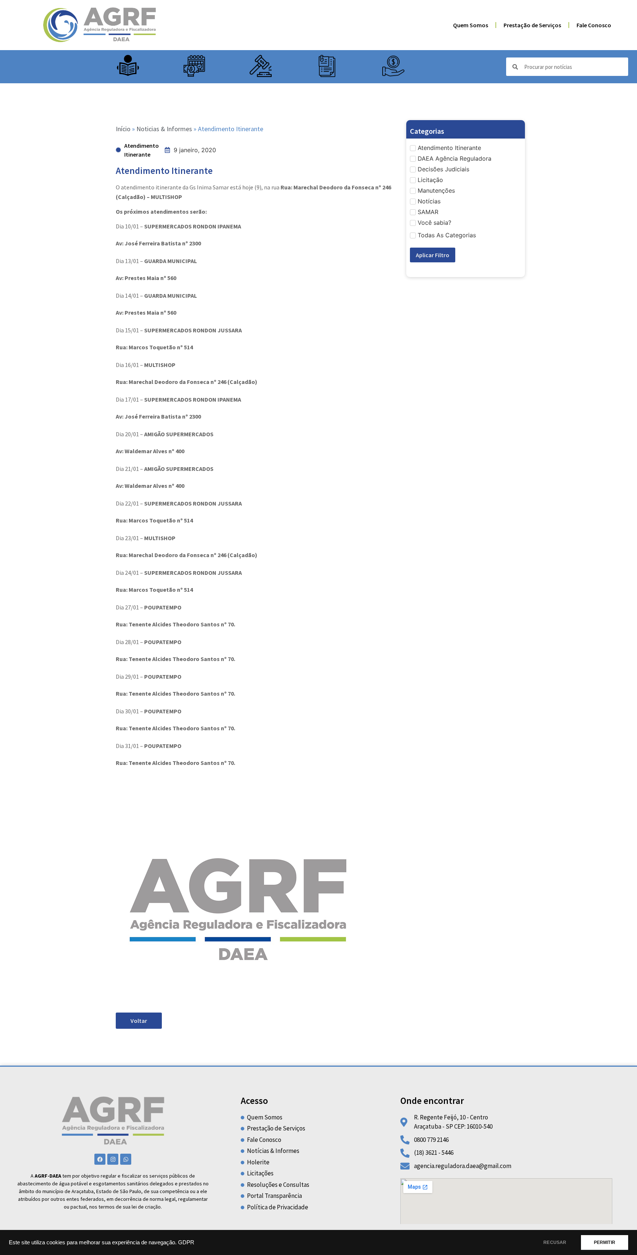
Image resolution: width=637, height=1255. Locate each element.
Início (123, 129)
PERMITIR (604, 1242)
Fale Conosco (594, 25)
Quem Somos (470, 25)
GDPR (186, 1242)
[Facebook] (99, 1159)
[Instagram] (112, 1159)
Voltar (138, 1020)
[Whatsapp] (125, 1159)
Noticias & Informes (164, 129)
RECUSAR (554, 1242)
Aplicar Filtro (432, 255)
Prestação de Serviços (532, 25)
